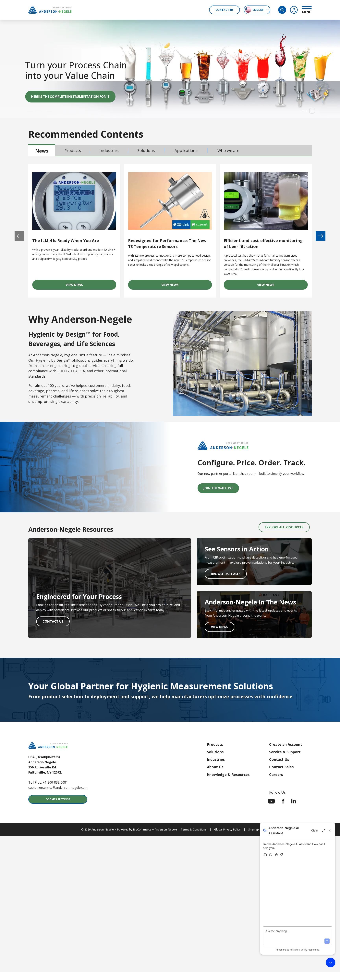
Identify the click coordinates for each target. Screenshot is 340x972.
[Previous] (19, 236)
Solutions (215, 751)
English (258, 10)
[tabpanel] (170, 230)
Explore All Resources (284, 527)
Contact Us (224, 10)
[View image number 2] (40, 111)
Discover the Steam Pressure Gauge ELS (64, 96)
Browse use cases (229, 575)
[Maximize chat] (323, 830)
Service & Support (285, 751)
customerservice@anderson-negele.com (57, 787)
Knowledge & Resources (228, 774)
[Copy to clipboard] (265, 854)
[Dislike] (281, 854)
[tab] (41, 150)
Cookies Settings (58, 799)
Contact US (56, 622)
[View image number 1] (30, 111)
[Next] (320, 236)
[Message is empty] (327, 941)
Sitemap (253, 829)
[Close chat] (329, 830)
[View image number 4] (59, 111)
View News (91, 286)
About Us (215, 766)
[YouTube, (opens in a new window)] (271, 801)
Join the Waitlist (218, 488)
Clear (314, 830)
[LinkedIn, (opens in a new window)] (293, 801)
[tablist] (170, 150)
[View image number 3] (50, 111)
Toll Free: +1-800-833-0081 (48, 782)
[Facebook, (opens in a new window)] (283, 801)
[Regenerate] (270, 854)
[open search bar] (282, 10)
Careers (276, 774)
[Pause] (312, 111)
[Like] (276, 854)
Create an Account (285, 744)
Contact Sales (281, 766)
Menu (306, 12)
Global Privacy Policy (227, 829)
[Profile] (294, 10)
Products (215, 744)
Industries (216, 759)
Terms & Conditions (193, 829)
